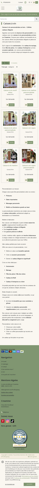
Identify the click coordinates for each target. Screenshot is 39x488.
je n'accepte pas (9, 484)
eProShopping (5, 457)
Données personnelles (7, 395)
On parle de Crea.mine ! (9, 374)
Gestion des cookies (7, 392)
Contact (20, 2)
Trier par (4, 67)
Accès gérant (33, 457)
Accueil (4, 361)
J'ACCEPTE (29, 484)
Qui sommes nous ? (7, 369)
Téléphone (5, 412)
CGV (3, 372)
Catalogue (5, 364)
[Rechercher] (36, 19)
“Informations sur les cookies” (29, 476)
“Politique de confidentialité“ (22, 478)
